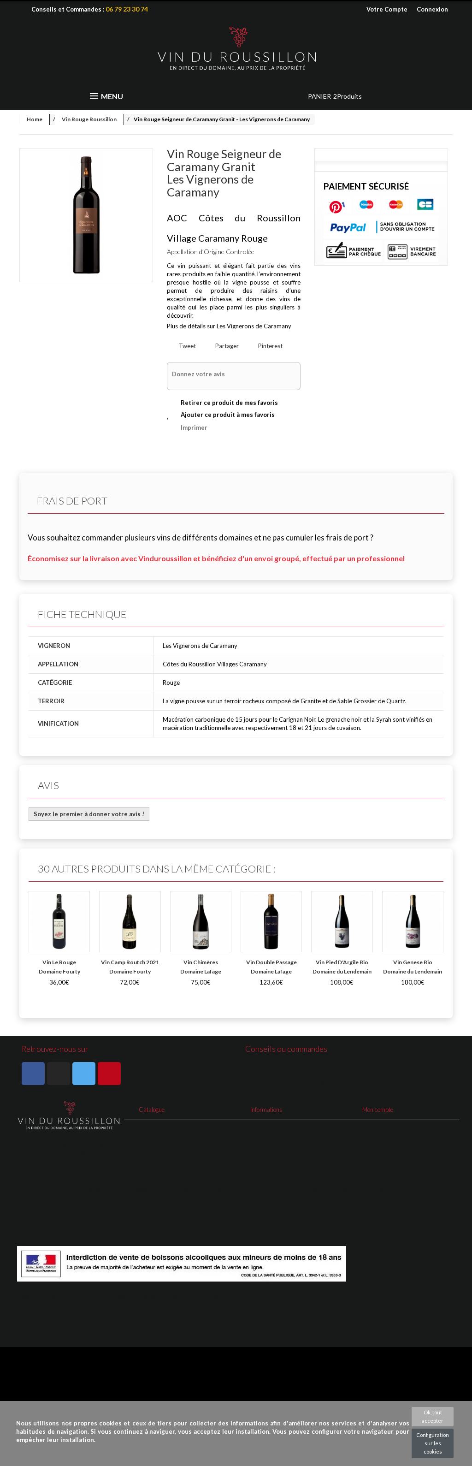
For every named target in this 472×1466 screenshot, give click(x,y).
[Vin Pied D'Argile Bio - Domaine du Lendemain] (341, 921)
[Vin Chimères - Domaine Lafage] (200, 921)
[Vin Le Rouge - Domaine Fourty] (59, 921)
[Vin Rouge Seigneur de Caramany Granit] (86, 215)
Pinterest (270, 346)
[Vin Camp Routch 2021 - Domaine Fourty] (129, 921)
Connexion (432, 9)
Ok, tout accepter (432, 1416)
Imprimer (194, 427)
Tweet (186, 346)
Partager (226, 346)
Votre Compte (386, 9)
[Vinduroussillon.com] (236, 49)
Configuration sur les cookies (432, 1443)
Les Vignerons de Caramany (254, 326)
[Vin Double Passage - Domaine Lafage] (271, 921)
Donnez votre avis (198, 374)
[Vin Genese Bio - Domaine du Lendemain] (412, 921)
